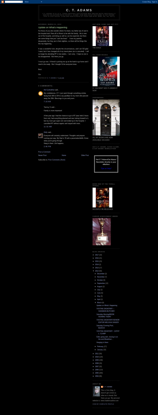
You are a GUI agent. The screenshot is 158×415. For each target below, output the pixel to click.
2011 (97, 354)
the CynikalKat (49, 90)
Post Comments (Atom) (56, 160)
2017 (97, 255)
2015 (97, 261)
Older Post (85, 155)
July (99, 290)
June (99, 293)
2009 (97, 360)
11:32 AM (48, 127)
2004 (97, 376)
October (100, 280)
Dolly (45, 132)
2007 (97, 366)
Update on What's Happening (107, 305)
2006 (97, 370)
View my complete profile (103, 404)
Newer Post (42, 155)
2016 (97, 258)
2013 (97, 268)
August (100, 286)
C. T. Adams (79, 10)
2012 (97, 271)
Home (64, 155)
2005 (97, 373)
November (101, 277)
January (100, 350)
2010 (97, 357)
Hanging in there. (103, 342)
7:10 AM (47, 101)
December (101, 274)
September (101, 283)
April (99, 299)
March (99, 302)
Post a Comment (44, 152)
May (99, 296)
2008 (97, 363)
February (100, 346)
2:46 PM (47, 146)
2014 (97, 264)
